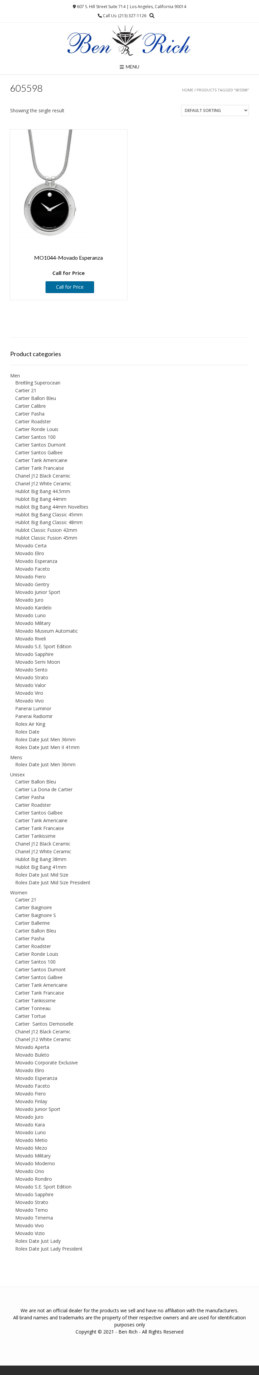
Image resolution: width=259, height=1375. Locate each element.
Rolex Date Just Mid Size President (52, 882)
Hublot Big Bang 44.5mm (42, 491)
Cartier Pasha (30, 413)
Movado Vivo (29, 700)
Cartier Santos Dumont (40, 444)
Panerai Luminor (33, 708)
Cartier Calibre (30, 406)
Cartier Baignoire (33, 907)
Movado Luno (30, 615)
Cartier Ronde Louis (36, 429)
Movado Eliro (29, 553)
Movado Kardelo (33, 607)
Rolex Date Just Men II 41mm (47, 747)
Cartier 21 (25, 390)
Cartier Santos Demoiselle (44, 1024)
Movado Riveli (30, 638)
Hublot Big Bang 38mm (40, 859)
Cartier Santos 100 (35, 437)
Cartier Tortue (30, 1016)
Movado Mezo (31, 1148)
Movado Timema (34, 1217)
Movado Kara (30, 1124)
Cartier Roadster (33, 421)
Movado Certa (31, 545)
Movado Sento (31, 669)
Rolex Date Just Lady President (49, 1248)
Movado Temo (31, 1210)
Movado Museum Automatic (46, 631)
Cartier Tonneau (33, 1008)
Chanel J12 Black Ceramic (42, 475)
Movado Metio (31, 1140)
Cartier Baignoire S (35, 915)
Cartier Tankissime (35, 836)
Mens (16, 757)
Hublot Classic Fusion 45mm (46, 538)
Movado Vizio (30, 1233)
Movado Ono (29, 1171)
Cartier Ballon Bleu (35, 398)
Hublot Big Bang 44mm (40, 499)
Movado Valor (30, 685)
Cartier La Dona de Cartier (44, 789)
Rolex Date (27, 731)
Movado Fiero (30, 576)
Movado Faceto (32, 569)
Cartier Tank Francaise (39, 468)
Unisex (17, 774)
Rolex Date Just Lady (38, 1241)
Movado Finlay (31, 1101)
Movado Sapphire (34, 654)
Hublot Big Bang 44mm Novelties (51, 507)
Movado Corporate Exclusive (46, 1062)
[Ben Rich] (129, 41)
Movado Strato (31, 677)
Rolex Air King (30, 724)
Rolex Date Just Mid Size (41, 874)
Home (187, 89)
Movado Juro (29, 600)
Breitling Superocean (37, 382)
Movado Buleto (32, 1055)
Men (15, 375)
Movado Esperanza (36, 561)
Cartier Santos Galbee (39, 452)
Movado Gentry (32, 584)
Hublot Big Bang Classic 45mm (49, 514)
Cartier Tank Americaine (41, 460)
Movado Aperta (32, 1047)
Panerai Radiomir (34, 716)
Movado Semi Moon (37, 662)
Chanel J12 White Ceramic (43, 483)
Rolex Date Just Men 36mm (45, 739)
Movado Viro (29, 693)
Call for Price (70, 287)
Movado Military (33, 623)
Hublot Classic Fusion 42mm (46, 530)
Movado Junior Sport (37, 592)
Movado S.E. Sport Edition (43, 646)
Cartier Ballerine (32, 923)
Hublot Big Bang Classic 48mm (49, 522)
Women (18, 892)
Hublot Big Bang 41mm (40, 867)
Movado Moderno (35, 1163)
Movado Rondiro (33, 1179)
